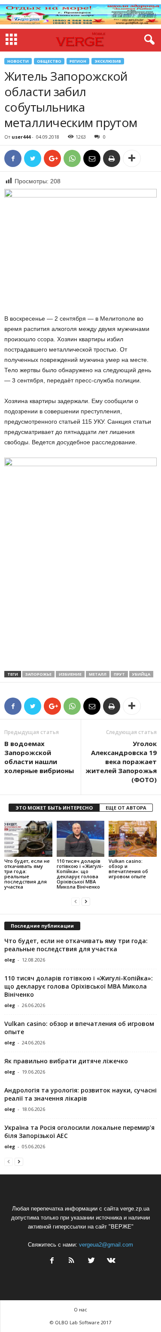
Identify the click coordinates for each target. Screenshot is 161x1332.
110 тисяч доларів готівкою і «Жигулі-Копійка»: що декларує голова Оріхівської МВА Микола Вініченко (80, 874)
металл (97, 674)
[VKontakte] (110, 1261)
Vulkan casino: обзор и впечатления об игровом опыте (128, 869)
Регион (78, 61)
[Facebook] (52, 1261)
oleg (9, 959)
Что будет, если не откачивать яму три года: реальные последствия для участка (27, 874)
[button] (147, 39)
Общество (49, 61)
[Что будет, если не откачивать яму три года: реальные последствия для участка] (28, 838)
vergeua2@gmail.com (106, 1244)
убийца (141, 674)
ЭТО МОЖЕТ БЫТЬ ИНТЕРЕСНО (54, 807)
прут (119, 674)
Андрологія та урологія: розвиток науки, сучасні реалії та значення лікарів (80, 1094)
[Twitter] (91, 1261)
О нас (80, 1309)
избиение (70, 674)
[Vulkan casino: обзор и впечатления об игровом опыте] (133, 838)
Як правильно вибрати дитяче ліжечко (66, 1061)
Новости (18, 61)
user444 (21, 137)
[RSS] (72, 1261)
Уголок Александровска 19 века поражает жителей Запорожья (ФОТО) (121, 761)
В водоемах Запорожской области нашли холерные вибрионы (39, 757)
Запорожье (38, 674)
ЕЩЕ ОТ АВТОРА (126, 807)
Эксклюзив (107, 61)
